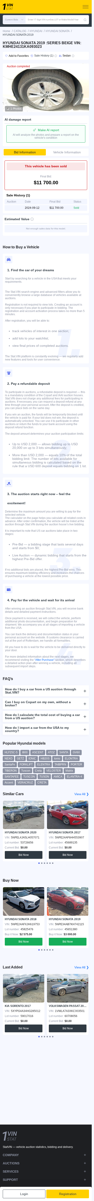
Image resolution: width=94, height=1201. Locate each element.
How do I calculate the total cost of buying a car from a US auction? (42, 716)
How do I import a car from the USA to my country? (37, 729)
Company (11, 1155)
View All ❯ (81, 794)
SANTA (63, 752)
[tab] (39, 863)
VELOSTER (53, 770)
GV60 (76, 752)
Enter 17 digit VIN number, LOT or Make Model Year (53, 19)
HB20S (45, 758)
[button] (14, 20)
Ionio (57, 758)
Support (10, 1180)
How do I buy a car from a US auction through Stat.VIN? (40, 690)
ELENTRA (43, 764)
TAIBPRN (60, 764)
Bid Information (25, 152)
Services (10, 1171)
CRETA (42, 782)
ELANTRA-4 (74, 776)
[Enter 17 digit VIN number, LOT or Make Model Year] (85, 20)
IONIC (32, 758)
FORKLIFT (26, 764)
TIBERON (11, 770)
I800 (25, 752)
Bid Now (23, 855)
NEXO (8, 758)
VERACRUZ (25, 782)
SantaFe (10, 764)
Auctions (11, 1163)
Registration (67, 1194)
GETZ (20, 758)
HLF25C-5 (11, 752)
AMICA (58, 776)
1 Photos (15, 108)
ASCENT (37, 752)
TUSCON (29, 776)
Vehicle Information (67, 152)
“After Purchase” (44, 659)
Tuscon (25, 770)
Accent (9, 782)
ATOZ (51, 752)
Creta (38, 770)
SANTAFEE (12, 776)
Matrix (69, 770)
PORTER (76, 764)
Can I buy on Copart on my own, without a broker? (38, 703)
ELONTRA (71, 758)
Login (24, 1194)
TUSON (44, 776)
